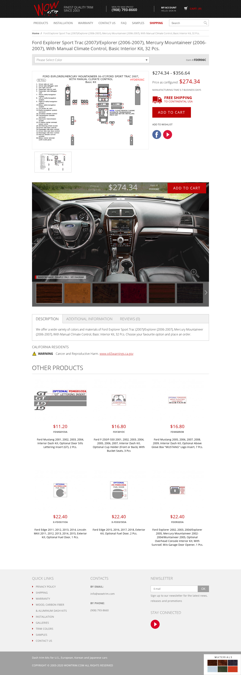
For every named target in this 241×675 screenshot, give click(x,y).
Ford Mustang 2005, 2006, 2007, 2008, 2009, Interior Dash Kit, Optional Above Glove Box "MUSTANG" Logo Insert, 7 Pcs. (177, 443)
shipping (156, 23)
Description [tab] (47, 318)
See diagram (77, 277)
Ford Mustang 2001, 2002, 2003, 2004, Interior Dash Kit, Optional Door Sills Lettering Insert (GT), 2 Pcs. (60, 443)
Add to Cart (171, 112)
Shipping (42, 592)
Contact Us (44, 640)
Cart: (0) (195, 8)
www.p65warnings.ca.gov (116, 354)
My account (168, 9)
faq (124, 23)
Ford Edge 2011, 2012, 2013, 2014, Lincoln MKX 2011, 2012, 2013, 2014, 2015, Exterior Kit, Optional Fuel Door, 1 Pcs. (60, 533)
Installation (63, 23)
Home (35, 33)
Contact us (106, 23)
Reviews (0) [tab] (130, 318)
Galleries (42, 622)
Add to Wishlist (162, 124)
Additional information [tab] (89, 318)
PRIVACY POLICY (46, 586)
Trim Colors (44, 628)
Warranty (85, 23)
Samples (138, 23)
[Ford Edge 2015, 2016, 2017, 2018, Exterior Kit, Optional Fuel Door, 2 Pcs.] (119, 490)
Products (41, 23)
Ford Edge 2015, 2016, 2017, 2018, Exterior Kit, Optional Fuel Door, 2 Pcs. (119, 531)
